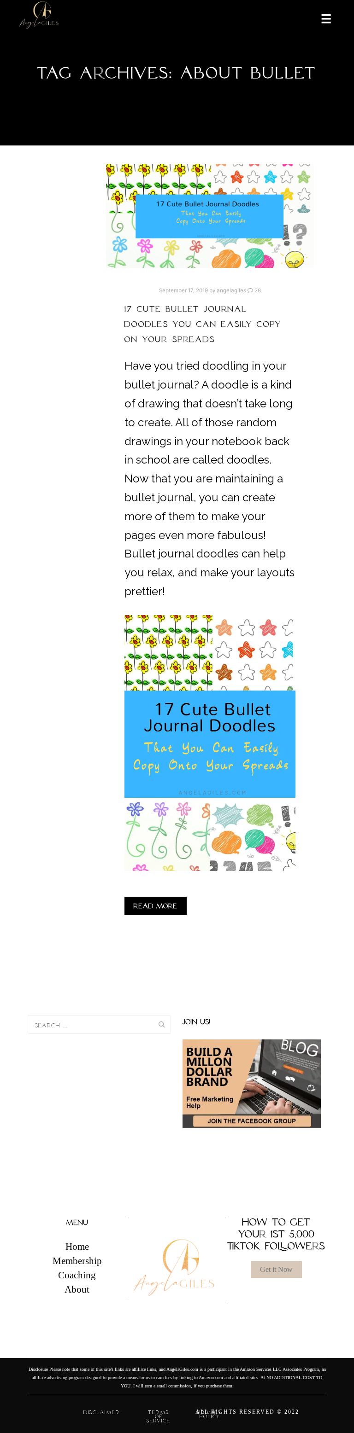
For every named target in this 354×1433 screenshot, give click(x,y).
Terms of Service (159, 1416)
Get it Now (276, 1269)
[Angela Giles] (39, 18)
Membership (77, 1260)
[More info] (320, 18)
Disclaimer (101, 1412)
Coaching (77, 1275)
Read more (155, 906)
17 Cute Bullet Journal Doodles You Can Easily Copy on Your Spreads (203, 324)
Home (77, 1246)
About (77, 1289)
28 (257, 290)
